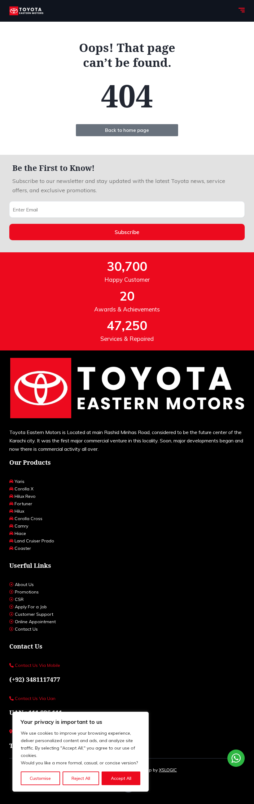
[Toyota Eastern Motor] (26, 11)
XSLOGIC (168, 770)
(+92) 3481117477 (34, 679)
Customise (40, 778)
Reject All (81, 778)
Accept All (121, 778)
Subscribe (127, 232)
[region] (80, 752)
